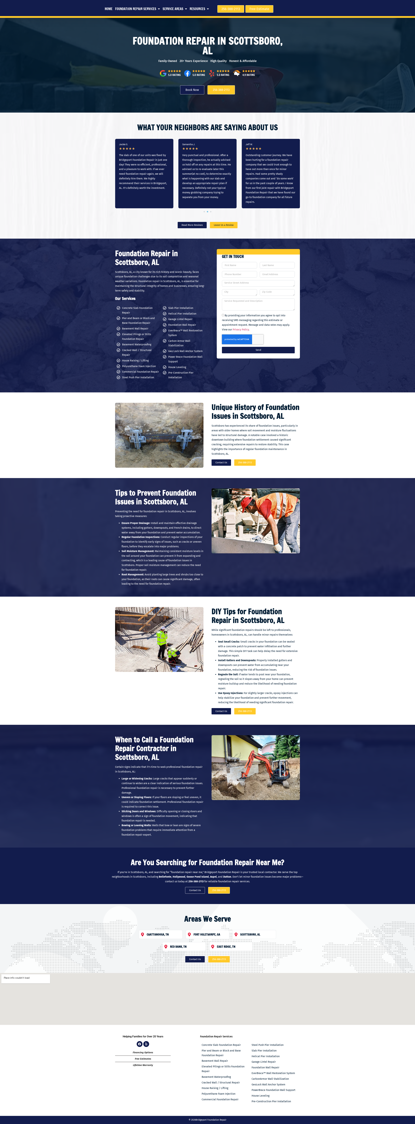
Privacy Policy (241, 329)
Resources (197, 8)
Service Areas (173, 8)
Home (109, 8)
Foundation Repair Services (135, 8)
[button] (204, 211)
